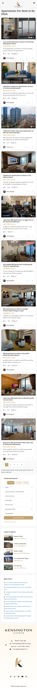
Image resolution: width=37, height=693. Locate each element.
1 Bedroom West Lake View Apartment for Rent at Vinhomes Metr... (18, 132)
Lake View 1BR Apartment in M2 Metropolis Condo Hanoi (18, 399)
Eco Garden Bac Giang (21, 558)
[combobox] (18, 487)
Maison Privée (18, 536)
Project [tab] (26, 483)
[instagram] (26, 676)
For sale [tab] (18, 483)
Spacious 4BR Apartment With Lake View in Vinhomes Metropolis (18, 443)
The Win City (18, 566)
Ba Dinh (6, 37)
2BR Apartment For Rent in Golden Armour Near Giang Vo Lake (15, 310)
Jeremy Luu (9, 147)
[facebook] (10, 676)
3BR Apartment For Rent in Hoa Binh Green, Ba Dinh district (16, 354)
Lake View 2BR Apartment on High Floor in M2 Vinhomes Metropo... (18, 221)
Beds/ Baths (8, 500)
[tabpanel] (18, 504)
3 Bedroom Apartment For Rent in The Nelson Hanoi (17, 176)
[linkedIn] (18, 676)
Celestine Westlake (20, 544)
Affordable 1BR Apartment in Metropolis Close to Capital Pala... (17, 265)
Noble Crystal (18, 551)
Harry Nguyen (10, 58)
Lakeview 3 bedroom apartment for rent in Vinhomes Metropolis (18, 87)
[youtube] (22, 676)
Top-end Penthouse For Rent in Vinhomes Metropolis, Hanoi (18, 43)
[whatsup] (14, 676)
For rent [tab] (11, 483)
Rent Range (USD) (10, 509)
